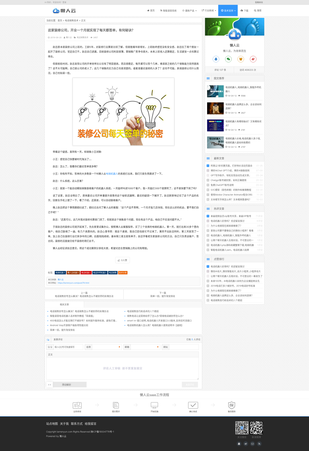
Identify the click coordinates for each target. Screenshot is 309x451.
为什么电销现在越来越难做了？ (226, 225)
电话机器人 (86, 272)
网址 (165, 347)
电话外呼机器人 (100, 272)
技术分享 (123, 272)
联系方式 (77, 423)
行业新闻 (209, 10)
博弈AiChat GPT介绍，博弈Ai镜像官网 (230, 170)
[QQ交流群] (241, 59)
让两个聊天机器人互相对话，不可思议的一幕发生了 (236, 276)
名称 (88, 347)
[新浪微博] (253, 59)
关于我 (64, 423)
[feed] (259, 443)
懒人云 (64, 10)
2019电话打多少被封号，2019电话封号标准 (233, 285)
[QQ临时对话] (216, 59)
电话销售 (113, 272)
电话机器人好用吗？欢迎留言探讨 (227, 220)
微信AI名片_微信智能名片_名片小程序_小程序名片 (236, 271)
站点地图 (52, 423)
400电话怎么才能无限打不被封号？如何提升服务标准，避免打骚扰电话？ (87, 320)
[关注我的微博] (245, 443)
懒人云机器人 (73, 272)
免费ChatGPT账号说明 (222, 185)
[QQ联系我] (239, 443)
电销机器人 (112, 173)
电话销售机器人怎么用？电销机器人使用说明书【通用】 (155, 325)
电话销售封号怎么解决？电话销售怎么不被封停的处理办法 (84, 296)
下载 (246, 10)
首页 (152, 10)
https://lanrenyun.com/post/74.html (73, 283)
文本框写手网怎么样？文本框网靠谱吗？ (231, 199)
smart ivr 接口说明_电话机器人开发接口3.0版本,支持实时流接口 (159, 320)
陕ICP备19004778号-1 (102, 431)
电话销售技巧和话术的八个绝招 (143, 311)
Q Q (50, 347)
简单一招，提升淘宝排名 (162, 296)
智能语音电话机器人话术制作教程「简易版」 (72, 315)
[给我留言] (252, 443)
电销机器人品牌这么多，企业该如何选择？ (232, 295)
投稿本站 (259, 2)
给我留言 (90, 423)
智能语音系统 (170, 10)
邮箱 (127, 347)
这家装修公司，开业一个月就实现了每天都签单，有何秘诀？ (91, 30)
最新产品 (189, 10)
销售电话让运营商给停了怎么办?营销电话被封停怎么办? (155, 315)
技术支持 (228, 10)
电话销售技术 (71, 20)
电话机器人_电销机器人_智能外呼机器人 (231, 235)
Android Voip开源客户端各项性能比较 (69, 325)
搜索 (259, 10)
